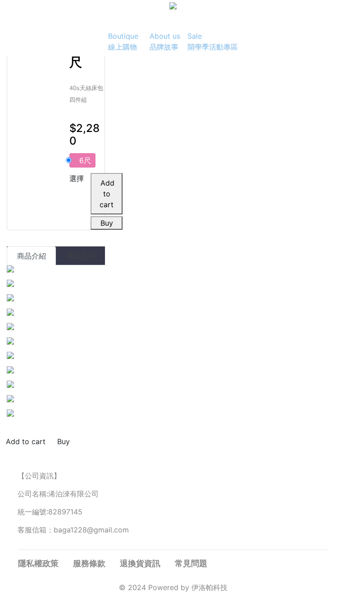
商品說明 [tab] (80, 255)
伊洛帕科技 (209, 587)
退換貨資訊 (140, 563)
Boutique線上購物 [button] (123, 41)
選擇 (76, 178)
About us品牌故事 (165, 41)
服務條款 (89, 563)
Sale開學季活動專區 (212, 41)
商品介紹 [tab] (31, 255)
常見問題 (191, 563)
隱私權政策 (38, 563)
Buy (106, 222)
